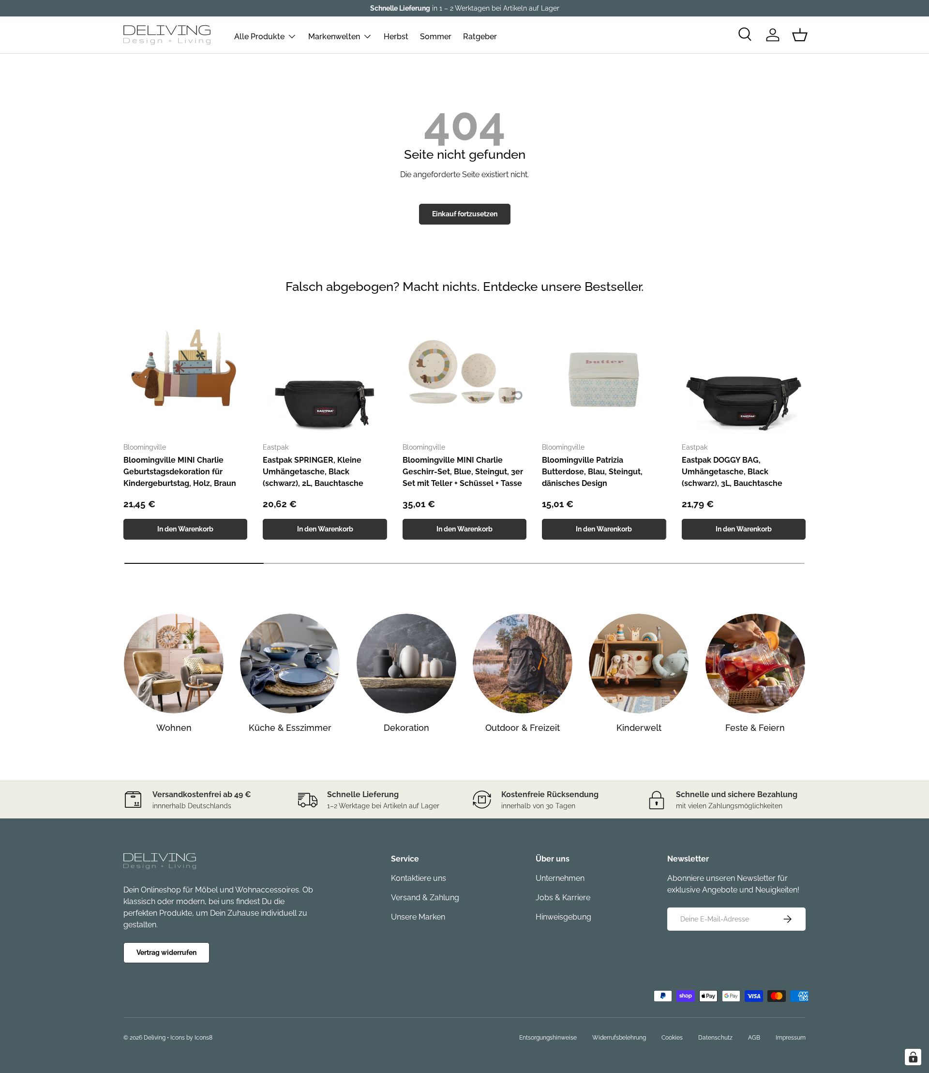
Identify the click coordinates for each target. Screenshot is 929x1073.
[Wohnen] (174, 663)
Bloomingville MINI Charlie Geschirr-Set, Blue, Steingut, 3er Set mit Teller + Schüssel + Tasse (463, 471)
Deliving (154, 1037)
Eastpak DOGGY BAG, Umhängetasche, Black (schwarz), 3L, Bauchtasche (732, 471)
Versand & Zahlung (425, 897)
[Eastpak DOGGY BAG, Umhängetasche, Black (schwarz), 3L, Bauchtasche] (744, 373)
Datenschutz (715, 1037)
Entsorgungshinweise (548, 1037)
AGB (754, 1037)
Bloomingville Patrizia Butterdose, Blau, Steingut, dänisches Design (592, 471)
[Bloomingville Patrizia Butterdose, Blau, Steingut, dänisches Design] (604, 373)
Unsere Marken (418, 917)
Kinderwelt (638, 728)
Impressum (791, 1037)
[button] (799, 34)
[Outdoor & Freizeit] (522, 663)
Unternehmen (560, 878)
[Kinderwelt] (639, 663)
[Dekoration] (406, 663)
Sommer (435, 36)
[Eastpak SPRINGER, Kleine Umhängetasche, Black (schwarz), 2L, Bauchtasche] (325, 373)
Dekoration (406, 728)
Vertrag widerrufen (166, 952)
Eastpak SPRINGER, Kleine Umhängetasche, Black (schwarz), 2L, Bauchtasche (313, 471)
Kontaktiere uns (418, 878)
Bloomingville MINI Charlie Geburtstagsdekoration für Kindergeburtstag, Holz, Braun (179, 471)
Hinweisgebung (563, 917)
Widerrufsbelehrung (619, 1037)
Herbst (396, 36)
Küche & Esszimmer (290, 728)
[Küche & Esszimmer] (290, 663)
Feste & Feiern (755, 728)
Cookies (672, 1037)
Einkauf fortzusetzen (464, 214)
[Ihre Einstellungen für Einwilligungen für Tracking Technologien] (913, 1057)
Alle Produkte (259, 36)
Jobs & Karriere (563, 897)
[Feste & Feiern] (755, 663)
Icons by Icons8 (191, 1037)
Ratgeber (480, 36)
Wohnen (174, 728)
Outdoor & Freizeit (522, 728)
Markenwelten (334, 36)
